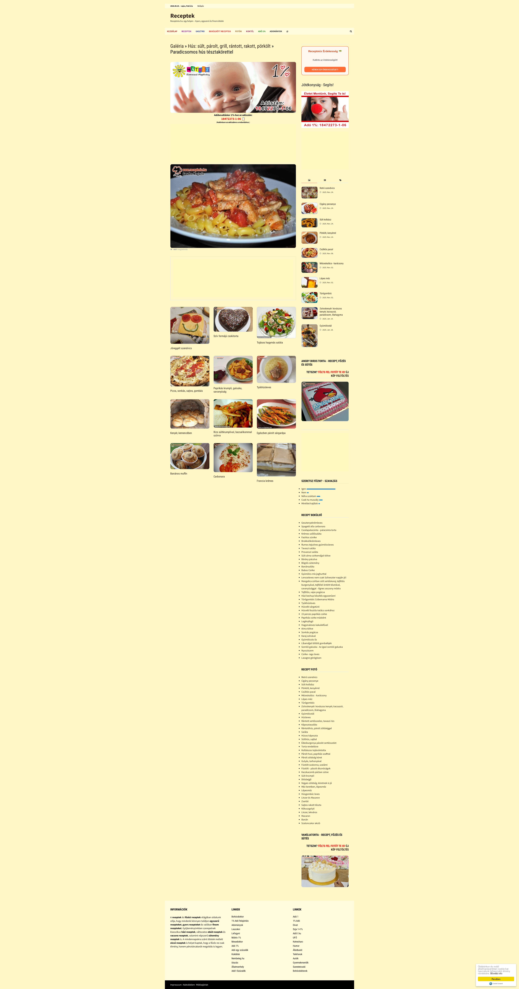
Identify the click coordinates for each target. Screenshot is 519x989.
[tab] (309, 180)
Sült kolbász (325, 219)
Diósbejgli (306, 779)
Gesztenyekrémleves (311, 522)
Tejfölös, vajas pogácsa (313, 592)
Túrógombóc (326, 293)
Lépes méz (325, 278)
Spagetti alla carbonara (313, 526)
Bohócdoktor (238, 916)
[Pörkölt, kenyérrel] (309, 233)
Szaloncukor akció (310, 823)
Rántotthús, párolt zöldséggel (316, 728)
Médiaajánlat (202, 984)
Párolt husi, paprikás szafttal (315, 753)
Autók (295, 958)
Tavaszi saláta (308, 548)
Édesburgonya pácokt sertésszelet (318, 742)
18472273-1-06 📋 (233, 119)
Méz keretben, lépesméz (313, 786)
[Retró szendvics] (309, 188)
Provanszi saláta (309, 551)
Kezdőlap (172, 31)
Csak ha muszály (310, 499)
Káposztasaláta (309, 724)
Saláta (304, 731)
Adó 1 (295, 916)
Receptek (182, 15)
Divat (295, 925)
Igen (303, 488)
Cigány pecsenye (328, 204)
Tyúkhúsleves (264, 387)
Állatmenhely (238, 966)
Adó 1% (261, 31)
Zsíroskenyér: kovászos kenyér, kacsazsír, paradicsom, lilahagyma (331, 311)
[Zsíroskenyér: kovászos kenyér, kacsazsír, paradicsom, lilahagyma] (309, 308)
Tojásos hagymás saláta (270, 342)
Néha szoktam (309, 496)
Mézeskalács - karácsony (332, 263)
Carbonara (219, 476)
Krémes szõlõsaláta (311, 533)
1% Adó (296, 920)
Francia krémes (265, 480)
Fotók (238, 31)
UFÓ (295, 937)
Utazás (235, 962)
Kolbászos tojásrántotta (313, 750)
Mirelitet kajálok (309, 503)
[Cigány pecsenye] (309, 204)
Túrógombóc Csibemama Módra (317, 599)
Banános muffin (178, 473)
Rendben (496, 979)
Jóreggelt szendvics (181, 348)
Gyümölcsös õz (309, 639)
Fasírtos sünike (309, 537)
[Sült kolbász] (309, 219)
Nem (304, 492)
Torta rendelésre (309, 746)
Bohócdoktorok (300, 970)
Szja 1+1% (298, 929)
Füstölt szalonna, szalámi (314, 764)
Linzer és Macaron (310, 797)
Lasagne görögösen (311, 657)
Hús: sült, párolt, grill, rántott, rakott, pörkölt (229, 46)
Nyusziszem (307, 650)
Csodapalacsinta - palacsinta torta (318, 530)
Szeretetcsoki (299, 966)
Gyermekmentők (300, 962)
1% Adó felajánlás (240, 920)
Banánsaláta (307, 566)
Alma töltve (307, 628)
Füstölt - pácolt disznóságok (315, 768)
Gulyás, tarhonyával (311, 761)
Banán (304, 819)
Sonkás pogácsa (309, 632)
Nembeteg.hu (238, 958)
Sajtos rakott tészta (311, 804)
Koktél (250, 31)
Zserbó (305, 801)
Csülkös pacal (326, 249)
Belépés (200, 6)
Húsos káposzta (309, 735)
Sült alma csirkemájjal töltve (315, 555)
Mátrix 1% (236, 937)
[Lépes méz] (309, 278)
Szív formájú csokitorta (226, 336)
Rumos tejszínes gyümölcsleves (317, 544)
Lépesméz (306, 790)
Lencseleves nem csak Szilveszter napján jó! (323, 577)
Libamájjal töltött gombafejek (316, 643)
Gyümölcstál (326, 325)
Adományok (276, 31)
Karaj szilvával (308, 635)
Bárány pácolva (309, 559)
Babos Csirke (308, 570)
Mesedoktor (237, 941)
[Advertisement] (233, 143)
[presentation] (309, 180)
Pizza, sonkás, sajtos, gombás (186, 390)
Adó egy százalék (240, 950)
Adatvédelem (189, 984)
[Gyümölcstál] (309, 326)
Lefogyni (236, 933)
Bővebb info (496, 973)
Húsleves (306, 717)
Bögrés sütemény (310, 562)
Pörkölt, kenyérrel (328, 232)
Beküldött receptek (220, 31)
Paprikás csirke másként (313, 617)
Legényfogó (307, 621)
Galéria (177, 46)
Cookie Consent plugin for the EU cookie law (496, 983)
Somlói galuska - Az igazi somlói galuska (322, 646)
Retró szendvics (327, 188)
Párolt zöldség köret (311, 757)
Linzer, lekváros (309, 812)
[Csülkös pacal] (309, 249)
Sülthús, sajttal (309, 739)
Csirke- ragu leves (310, 654)
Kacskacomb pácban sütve (315, 772)
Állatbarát (297, 950)
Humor (296, 945)
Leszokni (236, 929)
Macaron (305, 815)
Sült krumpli (307, 775)
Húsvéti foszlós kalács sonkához (318, 610)
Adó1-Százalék (239, 970)
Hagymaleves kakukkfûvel (314, 624)
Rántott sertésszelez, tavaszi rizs (317, 720)
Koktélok (236, 954)
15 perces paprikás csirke (314, 614)
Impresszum (176, 984)
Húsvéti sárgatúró (310, 606)
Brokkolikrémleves (311, 541)
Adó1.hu (297, 933)
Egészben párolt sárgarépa (271, 433)
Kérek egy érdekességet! (325, 69)
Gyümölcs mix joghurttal (313, 573)
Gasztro (200, 31)
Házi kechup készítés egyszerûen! (318, 595)
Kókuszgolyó (308, 808)
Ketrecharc (298, 941)
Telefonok (297, 954)
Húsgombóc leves (310, 794)
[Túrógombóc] (309, 293)
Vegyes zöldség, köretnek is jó (316, 783)
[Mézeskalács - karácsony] (309, 263)
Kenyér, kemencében (181, 433)
